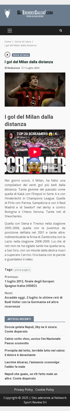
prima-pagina (22, 269)
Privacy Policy (23, 390)
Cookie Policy (44, 390)
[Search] (61, 30)
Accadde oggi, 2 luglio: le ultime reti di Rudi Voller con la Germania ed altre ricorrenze (34, 299)
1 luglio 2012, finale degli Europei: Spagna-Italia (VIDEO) (30, 281)
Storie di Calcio (21, 55)
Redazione (13, 68)
